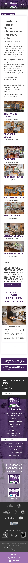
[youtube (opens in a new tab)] (14, 409)
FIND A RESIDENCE (12, 285)
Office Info (14, 418)
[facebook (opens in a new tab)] (8, 409)
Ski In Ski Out (14, 449)
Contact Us (8, 443)
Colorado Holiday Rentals (14, 452)
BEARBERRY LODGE (10, 135)
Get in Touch (15, 560)
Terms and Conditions (14, 446)
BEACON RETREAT (13, 253)
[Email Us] (25, 4)
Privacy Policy (18, 443)
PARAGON (9, 159)
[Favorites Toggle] (21, 4)
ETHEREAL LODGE (13, 236)
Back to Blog (8, 14)
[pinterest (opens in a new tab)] (11, 409)
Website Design (8, 548)
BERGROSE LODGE (13, 177)
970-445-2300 (17, 424)
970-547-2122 (17, 433)
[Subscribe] (24, 393)
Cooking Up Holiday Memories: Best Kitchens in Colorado (13, 368)
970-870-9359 (15, 416)
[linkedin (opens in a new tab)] (17, 409)
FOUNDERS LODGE (14, 197)
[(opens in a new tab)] (14, 315)
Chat (15, 554)
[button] (22, 346)
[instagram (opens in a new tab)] (20, 409)
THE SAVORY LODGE (10, 115)
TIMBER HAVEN (12, 215)
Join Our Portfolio (14, 455)
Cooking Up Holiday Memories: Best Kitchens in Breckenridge (14, 361)
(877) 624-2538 (15, 557)
